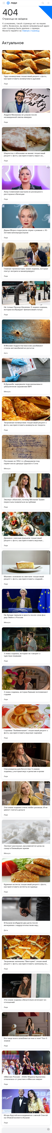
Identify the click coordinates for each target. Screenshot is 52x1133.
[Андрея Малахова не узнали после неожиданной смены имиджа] (26, 107)
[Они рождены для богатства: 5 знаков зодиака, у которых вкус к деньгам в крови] (26, 761)
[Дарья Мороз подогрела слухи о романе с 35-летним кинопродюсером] (26, 222)
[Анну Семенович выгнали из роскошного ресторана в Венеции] (26, 184)
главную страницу (30, 30)
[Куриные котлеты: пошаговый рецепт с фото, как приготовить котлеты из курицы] (26, 876)
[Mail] (8, 3)
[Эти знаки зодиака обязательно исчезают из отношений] (26, 992)
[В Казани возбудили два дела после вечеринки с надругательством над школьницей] (26, 915)
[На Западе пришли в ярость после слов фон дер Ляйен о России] (26, 607)
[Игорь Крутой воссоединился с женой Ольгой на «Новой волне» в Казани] (26, 1107)
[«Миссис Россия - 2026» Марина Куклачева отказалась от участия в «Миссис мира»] (26, 1069)
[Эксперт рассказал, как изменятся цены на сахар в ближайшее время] (26, 838)
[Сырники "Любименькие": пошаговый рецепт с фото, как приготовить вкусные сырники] (26, 722)
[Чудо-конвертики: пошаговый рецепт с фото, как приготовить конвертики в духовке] (26, 68)
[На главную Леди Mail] (13, 3)
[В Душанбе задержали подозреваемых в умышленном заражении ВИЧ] (26, 376)
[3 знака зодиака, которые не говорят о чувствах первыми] (26, 645)
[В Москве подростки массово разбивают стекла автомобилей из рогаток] (26, 338)
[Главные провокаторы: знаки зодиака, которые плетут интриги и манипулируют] (26, 261)
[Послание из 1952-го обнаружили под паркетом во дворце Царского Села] (26, 453)
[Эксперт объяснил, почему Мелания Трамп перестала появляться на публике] (26, 491)
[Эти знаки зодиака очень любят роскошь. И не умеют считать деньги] (26, 799)
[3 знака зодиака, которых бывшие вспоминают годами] (26, 684)
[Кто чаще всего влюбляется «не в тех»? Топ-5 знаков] (26, 1030)
